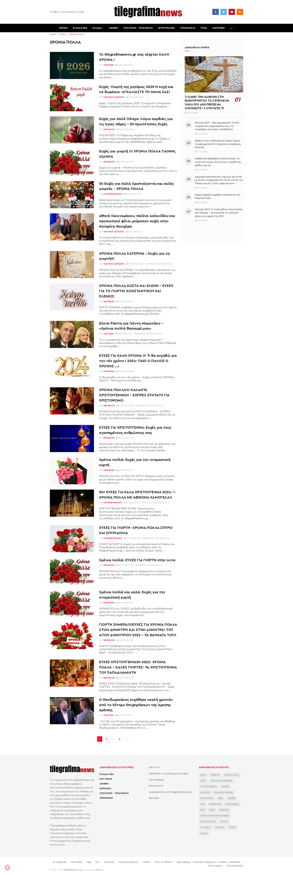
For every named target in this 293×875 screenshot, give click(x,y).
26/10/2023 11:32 (125, 640)
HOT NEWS (106, 779)
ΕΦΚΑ (220, 798)
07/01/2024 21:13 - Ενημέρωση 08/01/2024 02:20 (139, 334)
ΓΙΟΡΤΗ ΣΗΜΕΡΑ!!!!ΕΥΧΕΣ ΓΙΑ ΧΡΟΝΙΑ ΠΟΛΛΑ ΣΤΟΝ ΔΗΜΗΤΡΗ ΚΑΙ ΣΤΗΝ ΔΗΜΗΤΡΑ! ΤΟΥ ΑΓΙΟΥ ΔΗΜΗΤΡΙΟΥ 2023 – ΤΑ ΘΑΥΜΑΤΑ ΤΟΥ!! (138, 630)
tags (89, 862)
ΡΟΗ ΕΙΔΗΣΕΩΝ (235, 866)
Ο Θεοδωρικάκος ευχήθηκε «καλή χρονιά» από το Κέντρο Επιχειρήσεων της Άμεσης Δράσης (136, 705)
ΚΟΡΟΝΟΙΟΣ (215, 804)
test (97, 862)
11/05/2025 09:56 (135, 97)
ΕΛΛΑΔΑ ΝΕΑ (80, 28)
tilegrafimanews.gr (73, 870)
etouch (99, 870)
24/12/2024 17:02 (133, 194)
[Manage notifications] (7, 867)
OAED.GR (215, 775)
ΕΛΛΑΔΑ (97, 28)
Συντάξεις (205, 827)
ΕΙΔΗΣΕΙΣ (205, 792)
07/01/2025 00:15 (126, 162)
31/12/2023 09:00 (126, 371)
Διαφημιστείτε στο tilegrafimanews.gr (170, 792)
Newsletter (77, 862)
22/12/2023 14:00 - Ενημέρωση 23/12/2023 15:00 (140, 406)
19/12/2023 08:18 (126, 438)
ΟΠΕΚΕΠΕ (224, 810)
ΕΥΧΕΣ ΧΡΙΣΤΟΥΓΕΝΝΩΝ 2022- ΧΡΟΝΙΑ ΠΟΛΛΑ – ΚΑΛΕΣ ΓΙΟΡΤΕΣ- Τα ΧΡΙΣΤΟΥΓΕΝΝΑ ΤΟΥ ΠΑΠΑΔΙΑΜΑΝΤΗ (138, 667)
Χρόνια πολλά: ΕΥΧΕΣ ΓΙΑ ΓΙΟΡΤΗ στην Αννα (137, 560)
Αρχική (53, 34)
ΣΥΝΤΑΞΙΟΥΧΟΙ (208, 822)
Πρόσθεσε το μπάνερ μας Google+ (169, 773)
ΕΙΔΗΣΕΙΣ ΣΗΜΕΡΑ (223, 792)
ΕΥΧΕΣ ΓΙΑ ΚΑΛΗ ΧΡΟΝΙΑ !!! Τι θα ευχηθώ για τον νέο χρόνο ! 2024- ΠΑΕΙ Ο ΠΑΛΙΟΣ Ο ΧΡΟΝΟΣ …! (138, 361)
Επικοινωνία (156, 786)
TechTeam (108, 65)
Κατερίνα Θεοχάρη (112, 194)
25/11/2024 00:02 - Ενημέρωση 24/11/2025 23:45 (150, 264)
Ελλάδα (231, 798)
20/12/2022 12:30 (126, 678)
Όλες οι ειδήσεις (163, 862)
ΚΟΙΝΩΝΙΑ (105, 788)
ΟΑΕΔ (212, 810)
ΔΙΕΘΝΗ (113, 28)
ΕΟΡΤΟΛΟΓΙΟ (206, 798)
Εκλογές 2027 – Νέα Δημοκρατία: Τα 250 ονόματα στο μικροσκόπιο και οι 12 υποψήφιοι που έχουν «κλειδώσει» (217, 126)
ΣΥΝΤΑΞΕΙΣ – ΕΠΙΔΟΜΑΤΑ (138, 28)
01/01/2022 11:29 (124, 715)
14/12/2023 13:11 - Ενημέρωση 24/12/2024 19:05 (147, 503)
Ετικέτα (63, 34)
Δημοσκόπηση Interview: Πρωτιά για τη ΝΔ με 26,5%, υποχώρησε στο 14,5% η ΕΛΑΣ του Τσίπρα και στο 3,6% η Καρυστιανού (219, 180)
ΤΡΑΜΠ (232, 827)
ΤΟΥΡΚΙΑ (219, 827)
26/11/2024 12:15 (135, 232)
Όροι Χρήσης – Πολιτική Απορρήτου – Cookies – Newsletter (209, 862)
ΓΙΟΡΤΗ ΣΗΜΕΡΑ (208, 787)
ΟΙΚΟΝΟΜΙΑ (106, 798)
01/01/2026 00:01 (125, 65)
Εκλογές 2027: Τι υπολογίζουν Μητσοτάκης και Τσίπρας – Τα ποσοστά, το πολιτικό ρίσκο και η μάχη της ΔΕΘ (219, 212)
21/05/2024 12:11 (125, 302)
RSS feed (154, 798)
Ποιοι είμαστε (215, 866)
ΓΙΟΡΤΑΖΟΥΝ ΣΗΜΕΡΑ (221, 781)
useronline (109, 862)
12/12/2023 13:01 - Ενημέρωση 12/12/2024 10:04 (147, 538)
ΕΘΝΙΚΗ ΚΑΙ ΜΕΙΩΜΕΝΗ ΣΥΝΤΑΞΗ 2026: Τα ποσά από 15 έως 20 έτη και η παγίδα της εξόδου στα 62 (218, 162)
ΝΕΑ (202, 810)
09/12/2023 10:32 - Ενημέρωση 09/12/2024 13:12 (140, 565)
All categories (59, 862)
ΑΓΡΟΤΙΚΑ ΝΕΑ (166, 28)
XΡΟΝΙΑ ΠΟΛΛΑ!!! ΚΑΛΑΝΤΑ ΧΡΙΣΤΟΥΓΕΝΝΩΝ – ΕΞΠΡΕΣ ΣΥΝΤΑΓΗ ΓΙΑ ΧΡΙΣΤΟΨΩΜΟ (134, 395)
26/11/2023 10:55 (125, 603)
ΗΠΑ (202, 804)
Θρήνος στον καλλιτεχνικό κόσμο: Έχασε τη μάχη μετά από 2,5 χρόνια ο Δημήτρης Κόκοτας (218, 144)
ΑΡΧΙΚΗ (63, 28)
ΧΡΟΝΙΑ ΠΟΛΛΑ (76, 34)
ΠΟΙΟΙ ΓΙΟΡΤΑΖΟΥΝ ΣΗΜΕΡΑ (214, 816)
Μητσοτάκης (232, 804)
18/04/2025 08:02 (126, 129)
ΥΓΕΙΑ (204, 28)
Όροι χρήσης (156, 780)
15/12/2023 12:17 (125, 470)
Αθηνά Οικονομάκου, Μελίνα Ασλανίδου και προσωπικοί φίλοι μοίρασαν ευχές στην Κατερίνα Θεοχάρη (137, 221)
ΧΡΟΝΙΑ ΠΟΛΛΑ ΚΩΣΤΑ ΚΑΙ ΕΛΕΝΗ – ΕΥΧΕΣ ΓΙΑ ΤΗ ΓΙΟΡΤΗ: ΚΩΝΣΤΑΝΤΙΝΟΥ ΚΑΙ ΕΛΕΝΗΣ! (136, 291)
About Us (154, 767)
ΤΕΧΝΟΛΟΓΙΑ (187, 28)
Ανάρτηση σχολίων (129, 862)
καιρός (204, 833)
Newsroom (109, 129)
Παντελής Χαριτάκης (113, 97)
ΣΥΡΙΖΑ (224, 822)
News (203, 775)
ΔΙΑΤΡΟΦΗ (218, 28)
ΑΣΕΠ (203, 781)
